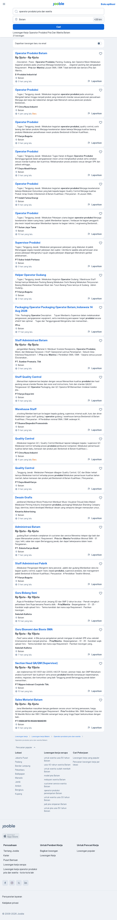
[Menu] (4, 4)
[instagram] (12, 883)
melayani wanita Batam (54, 779)
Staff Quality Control (28, 376)
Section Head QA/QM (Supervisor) (36, 663)
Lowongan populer (86, 850)
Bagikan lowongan (49, 850)
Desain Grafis (23, 497)
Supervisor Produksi (27, 242)
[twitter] (19, 883)
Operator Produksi (26, 89)
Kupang (18, 794)
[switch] (99, 43)
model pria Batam (52, 775)
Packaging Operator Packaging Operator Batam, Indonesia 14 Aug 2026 (54, 309)
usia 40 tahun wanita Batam (57, 764)
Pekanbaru (20, 770)
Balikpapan (20, 774)
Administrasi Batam (27, 526)
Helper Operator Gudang (30, 274)
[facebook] (5, 883)
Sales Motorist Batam (29, 699)
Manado (19, 778)
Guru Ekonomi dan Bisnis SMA (34, 629)
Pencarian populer (24, 747)
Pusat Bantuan (10, 860)
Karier (6, 855)
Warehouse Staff (26, 409)
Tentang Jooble (11, 850)
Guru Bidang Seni (26, 592)
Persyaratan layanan (12, 896)
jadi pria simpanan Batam (55, 804)
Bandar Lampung (22, 766)
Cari (58, 26)
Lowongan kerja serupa (14, 864)
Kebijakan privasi (10, 902)
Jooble (20, 913)
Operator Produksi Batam (31, 53)
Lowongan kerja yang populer (86, 758)
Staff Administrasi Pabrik (31, 563)
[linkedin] (26, 883)
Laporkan (96, 81)
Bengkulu (19, 790)
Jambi (17, 782)
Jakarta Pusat (21, 758)
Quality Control (24, 438)
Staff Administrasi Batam (31, 340)
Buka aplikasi (108, 4)
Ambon (18, 786)
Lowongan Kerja (48, 855)
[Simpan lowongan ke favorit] (100, 54)
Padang (18, 762)
